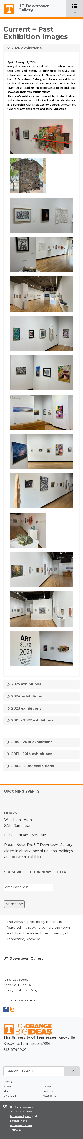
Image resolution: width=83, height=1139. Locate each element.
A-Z (44, 1081)
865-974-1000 (15, 1050)
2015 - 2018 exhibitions (31, 742)
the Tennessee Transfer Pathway (21, 1125)
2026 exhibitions (26, 48)
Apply (7, 1086)
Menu (77, 9)
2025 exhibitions (25, 684)
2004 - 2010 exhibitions (32, 766)
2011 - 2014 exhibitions (31, 754)
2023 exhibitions (25, 708)
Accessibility (49, 1095)
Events (7, 1081)
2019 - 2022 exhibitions (31, 720)
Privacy (46, 1086)
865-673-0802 (25, 1000)
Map (6, 1091)
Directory (47, 1091)
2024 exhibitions (26, 696)
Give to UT (9, 1095)
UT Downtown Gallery (34, 8)
